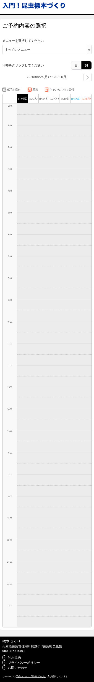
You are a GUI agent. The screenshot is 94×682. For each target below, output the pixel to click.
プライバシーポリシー (24, 662)
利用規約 (14, 657)
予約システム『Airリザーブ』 (31, 676)
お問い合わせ (17, 667)
